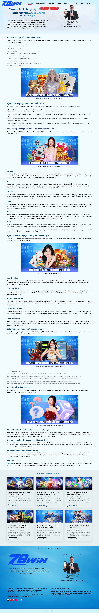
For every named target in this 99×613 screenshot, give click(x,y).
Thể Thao (75, 3)
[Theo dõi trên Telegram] (21, 600)
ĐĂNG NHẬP (54, 8)
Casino (59, 3)
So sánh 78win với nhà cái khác (80, 591)
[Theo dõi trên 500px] (18, 600)
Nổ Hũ (88, 3)
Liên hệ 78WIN (66, 594)
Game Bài (66, 3)
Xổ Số (82, 3)
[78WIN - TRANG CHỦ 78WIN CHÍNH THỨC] (13, 3)
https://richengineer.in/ (29, 588)
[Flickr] (16, 600)
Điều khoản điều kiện (78, 593)
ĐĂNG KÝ (44, 8)
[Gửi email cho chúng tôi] (8, 600)
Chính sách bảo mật (66, 593)
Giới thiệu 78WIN (40, 3)
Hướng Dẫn (51, 3)
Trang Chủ (30, 3)
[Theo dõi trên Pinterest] (10, 600)
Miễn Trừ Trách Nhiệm (56, 594)
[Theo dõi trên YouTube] (13, 600)
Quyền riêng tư (87, 593)
